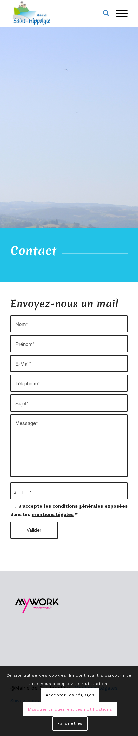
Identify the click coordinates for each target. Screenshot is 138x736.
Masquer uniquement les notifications (70, 709)
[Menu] (118, 13)
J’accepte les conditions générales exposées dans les (69, 510)
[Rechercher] (102, 13)
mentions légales (53, 514)
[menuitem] (102, 13)
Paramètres (70, 723)
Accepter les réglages (70, 695)
